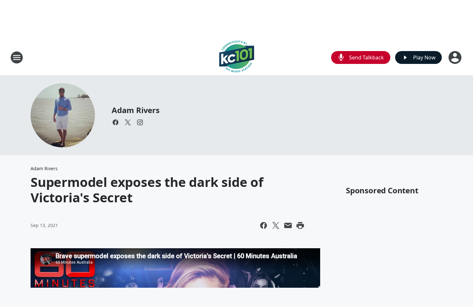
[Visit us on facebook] (115, 122)
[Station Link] (237, 57)
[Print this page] (300, 225)
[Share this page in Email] (287, 225)
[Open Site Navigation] (16, 57)
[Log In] (456, 57)
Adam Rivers (136, 110)
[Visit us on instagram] (140, 122)
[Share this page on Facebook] (263, 225)
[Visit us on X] (128, 122)
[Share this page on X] (275, 225)
